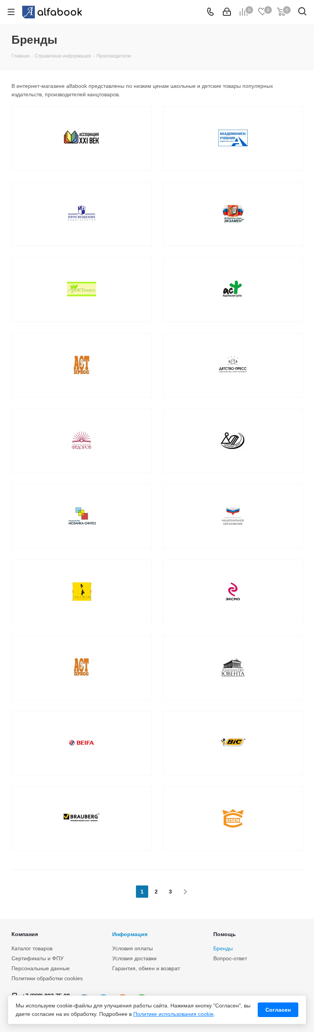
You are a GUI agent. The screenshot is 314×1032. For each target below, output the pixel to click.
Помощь (224, 934)
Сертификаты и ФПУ (37, 958)
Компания (24, 934)
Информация (129, 934)
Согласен (278, 1010)
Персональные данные (40, 968)
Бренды (223, 948)
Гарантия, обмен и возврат (146, 968)
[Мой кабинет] (227, 12)
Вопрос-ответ (230, 958)
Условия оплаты (132, 948)
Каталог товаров (31, 948)
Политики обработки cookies (47, 978)
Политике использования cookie (173, 1014)
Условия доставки (134, 958)
